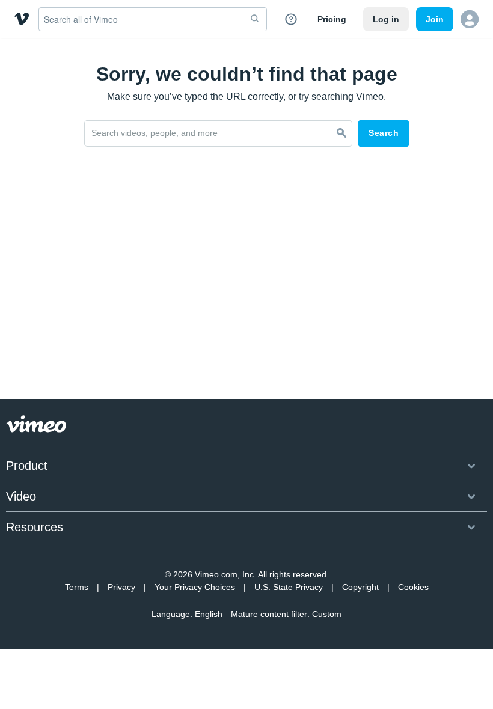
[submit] (254, 19)
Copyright (360, 587)
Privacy (121, 587)
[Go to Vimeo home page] (21, 19)
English (208, 614)
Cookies (413, 587)
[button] (470, 19)
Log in (386, 19)
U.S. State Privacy (288, 587)
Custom (326, 614)
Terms (76, 587)
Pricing (331, 19)
